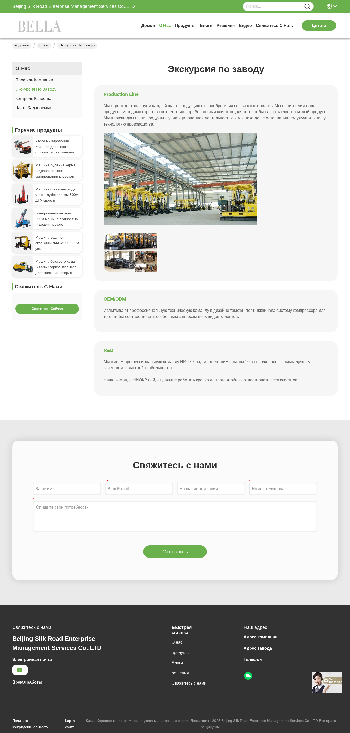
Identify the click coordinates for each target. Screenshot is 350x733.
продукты (185, 25)
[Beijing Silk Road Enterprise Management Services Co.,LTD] (40, 25)
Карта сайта (70, 724)
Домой (148, 25)
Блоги (206, 25)
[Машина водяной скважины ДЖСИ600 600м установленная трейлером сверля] (22, 243)
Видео (245, 25)
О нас (165, 25)
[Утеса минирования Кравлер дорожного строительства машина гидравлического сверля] (22, 146)
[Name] (307, 6)
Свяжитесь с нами (275, 25)
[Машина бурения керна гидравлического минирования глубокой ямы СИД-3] (22, 170)
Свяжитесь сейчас (47, 309)
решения (226, 25)
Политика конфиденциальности (30, 724)
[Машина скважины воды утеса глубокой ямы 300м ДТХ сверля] (22, 194)
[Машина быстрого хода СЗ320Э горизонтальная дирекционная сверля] (22, 267)
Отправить (175, 551)
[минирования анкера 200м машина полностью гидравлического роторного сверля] (22, 218)
